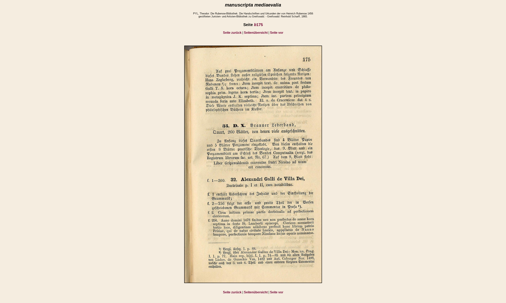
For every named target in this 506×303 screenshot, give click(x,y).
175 (258, 24)
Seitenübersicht (256, 32)
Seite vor (276, 32)
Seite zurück (232, 32)
